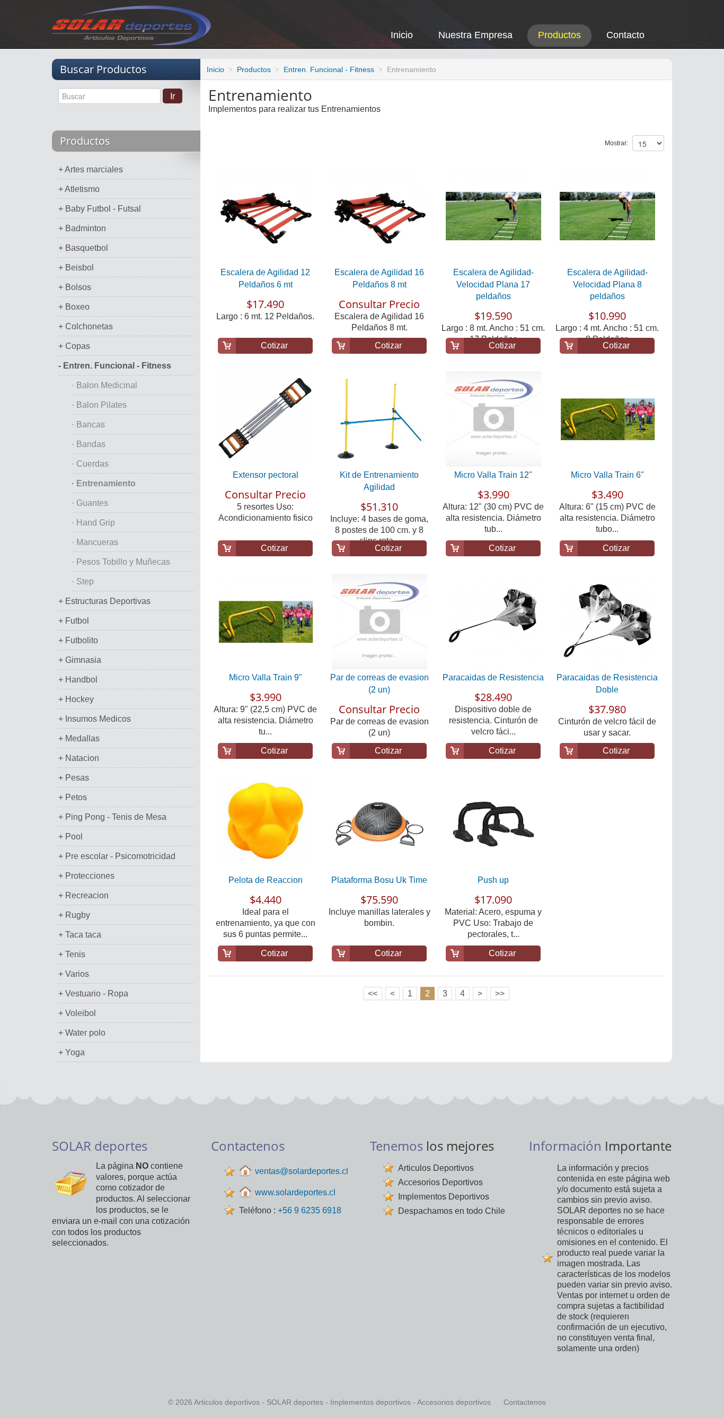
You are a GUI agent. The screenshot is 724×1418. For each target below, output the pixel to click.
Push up (493, 880)
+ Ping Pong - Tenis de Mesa (112, 816)
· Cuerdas (90, 463)
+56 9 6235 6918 (309, 1210)
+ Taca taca (79, 934)
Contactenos (525, 1402)
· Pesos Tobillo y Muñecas (121, 561)
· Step (83, 581)
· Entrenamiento (104, 483)
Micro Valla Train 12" (493, 474)
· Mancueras (95, 542)
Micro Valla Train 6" (607, 474)
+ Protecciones (86, 875)
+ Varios (73, 973)
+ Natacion (78, 758)
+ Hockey (76, 699)
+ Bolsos (74, 287)
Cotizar (274, 345)
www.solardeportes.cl (295, 1192)
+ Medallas (79, 738)
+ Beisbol (76, 267)
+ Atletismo (79, 189)
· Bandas (88, 444)
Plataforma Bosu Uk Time (379, 880)
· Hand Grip (93, 522)
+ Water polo (81, 1032)
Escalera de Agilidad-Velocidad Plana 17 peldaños (493, 284)
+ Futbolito (78, 640)
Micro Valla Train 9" (265, 677)
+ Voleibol (77, 1013)
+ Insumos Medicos (94, 718)
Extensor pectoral (265, 474)
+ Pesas (73, 777)
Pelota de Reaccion (265, 880)
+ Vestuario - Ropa (93, 993)
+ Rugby (74, 915)
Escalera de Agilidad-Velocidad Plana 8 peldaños (607, 284)
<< (372, 993)
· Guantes (90, 502)
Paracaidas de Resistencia (493, 677)
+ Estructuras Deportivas (104, 601)
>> (500, 993)
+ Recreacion (83, 895)
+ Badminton (82, 228)
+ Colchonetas (85, 326)
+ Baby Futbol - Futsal (99, 208)
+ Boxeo (74, 306)
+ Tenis (71, 954)
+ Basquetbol (83, 247)
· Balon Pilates (99, 404)
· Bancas (88, 424)
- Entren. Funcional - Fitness (114, 365)
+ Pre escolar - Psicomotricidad (116, 856)
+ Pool (70, 836)
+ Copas (74, 346)
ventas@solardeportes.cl (301, 1171)
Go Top (704, 1395)
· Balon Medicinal (104, 385)
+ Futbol (73, 620)
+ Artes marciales (90, 169)
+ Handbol (78, 679)
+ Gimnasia (79, 659)
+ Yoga (71, 1052)
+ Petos (72, 797)
